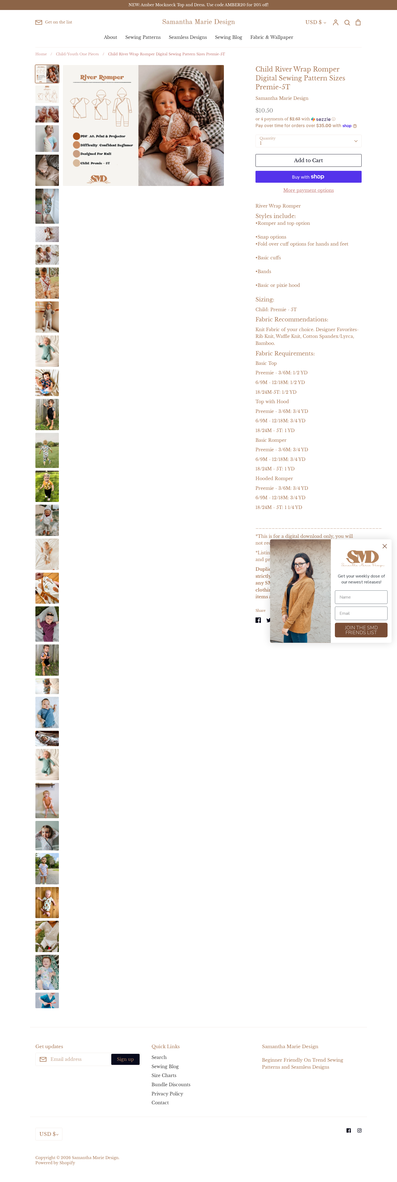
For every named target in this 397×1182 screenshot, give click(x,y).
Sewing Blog (228, 37)
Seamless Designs (188, 37)
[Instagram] (359, 1130)
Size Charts (164, 1075)
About (110, 37)
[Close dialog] (384, 546)
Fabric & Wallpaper (271, 37)
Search (159, 1057)
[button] (308, 119)
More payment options (308, 190)
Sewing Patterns (143, 37)
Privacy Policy (167, 1093)
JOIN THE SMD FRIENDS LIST (361, 630)
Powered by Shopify (55, 1163)
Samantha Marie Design (198, 22)
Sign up (125, 1059)
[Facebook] (348, 1130)
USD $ (313, 22)
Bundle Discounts (171, 1084)
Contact (160, 1102)
